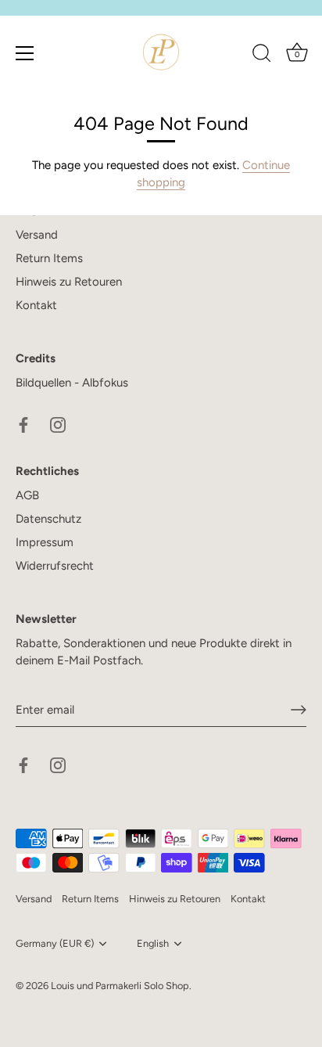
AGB (27, 495)
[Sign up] (298, 710)
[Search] (262, 55)
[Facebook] (23, 424)
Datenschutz (48, 519)
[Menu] (25, 53)
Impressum (44, 542)
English (153, 943)
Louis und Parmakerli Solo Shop (120, 985)
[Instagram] (58, 424)
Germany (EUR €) (55, 943)
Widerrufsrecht (55, 566)
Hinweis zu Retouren (69, 282)
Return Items (49, 258)
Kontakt (36, 305)
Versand (37, 235)
